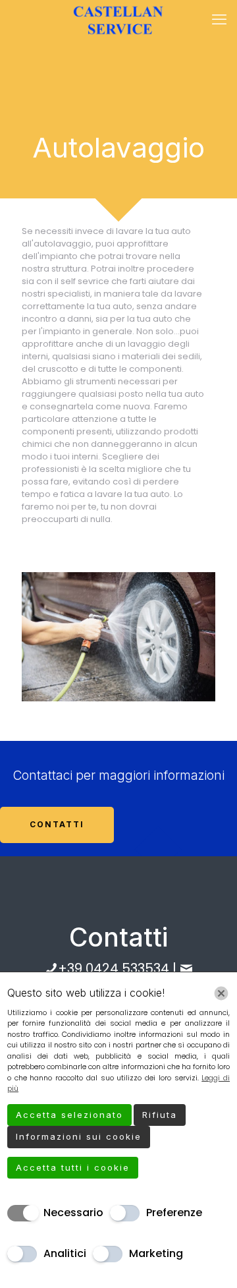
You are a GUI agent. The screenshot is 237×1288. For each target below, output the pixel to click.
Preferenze (174, 1212)
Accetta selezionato (69, 1114)
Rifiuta (159, 1114)
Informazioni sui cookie (79, 1136)
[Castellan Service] (118, 19)
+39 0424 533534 (113, 968)
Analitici (64, 1253)
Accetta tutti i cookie (73, 1167)
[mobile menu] (219, 20)
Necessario (73, 1212)
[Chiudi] (221, 993)
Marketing (156, 1253)
